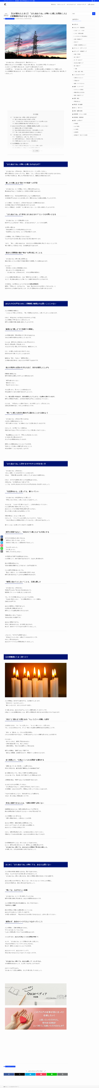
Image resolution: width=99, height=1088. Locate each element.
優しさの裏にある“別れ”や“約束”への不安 (25, 119)
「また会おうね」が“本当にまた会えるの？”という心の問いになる (31, 121)
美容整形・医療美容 (78, 117)
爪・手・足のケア (78, 60)
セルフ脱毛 (76, 126)
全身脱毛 (76, 132)
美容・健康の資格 (78, 110)
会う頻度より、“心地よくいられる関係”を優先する (27, 147)
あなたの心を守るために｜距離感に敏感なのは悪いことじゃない (30, 126)
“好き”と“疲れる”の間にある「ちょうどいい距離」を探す (29, 145)
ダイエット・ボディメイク (80, 48)
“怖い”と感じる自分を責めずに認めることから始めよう (28, 132)
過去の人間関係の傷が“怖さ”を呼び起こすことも (27, 123)
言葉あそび (76, 80)
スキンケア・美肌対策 (79, 27)
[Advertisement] (36, 95)
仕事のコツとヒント (78, 77)
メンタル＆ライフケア (9, 18)
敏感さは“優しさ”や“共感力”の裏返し (24, 128)
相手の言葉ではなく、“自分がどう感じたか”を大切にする (29, 139)
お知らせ (76, 24)
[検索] (94, 1)
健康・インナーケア (78, 86)
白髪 (76, 68)
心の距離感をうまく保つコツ (20, 143)
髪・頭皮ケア (77, 65)
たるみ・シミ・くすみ (79, 30)
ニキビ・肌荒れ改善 (78, 33)
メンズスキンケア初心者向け (80, 36)
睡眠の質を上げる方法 (79, 92)
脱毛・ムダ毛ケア (78, 120)
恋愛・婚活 (76, 98)
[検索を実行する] (93, 13)
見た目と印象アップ (78, 63)
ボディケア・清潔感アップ (80, 51)
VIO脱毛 (76, 123)
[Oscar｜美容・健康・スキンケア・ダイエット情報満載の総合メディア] (5, 4)
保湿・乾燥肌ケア (78, 39)
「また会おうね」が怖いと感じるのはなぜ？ (24, 117)
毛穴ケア (76, 42)
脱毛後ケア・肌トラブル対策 (80, 135)
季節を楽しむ (77, 101)
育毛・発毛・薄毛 (79, 71)
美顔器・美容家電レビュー (80, 45)
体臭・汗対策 (77, 54)
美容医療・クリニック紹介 (80, 114)
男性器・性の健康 (78, 104)
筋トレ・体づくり (78, 107)
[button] (9, 1074)
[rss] (92, 1)
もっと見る (35, 150)
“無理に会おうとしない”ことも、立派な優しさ (26, 141)
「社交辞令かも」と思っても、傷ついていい (26, 137)
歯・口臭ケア (77, 57)
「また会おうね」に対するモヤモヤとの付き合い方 (26, 134)
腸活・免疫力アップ (78, 95)
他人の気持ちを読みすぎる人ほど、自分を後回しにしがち (29, 130)
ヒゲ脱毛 (76, 129)
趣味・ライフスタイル (79, 83)
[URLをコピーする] (62, 1074)
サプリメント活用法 (78, 89)
